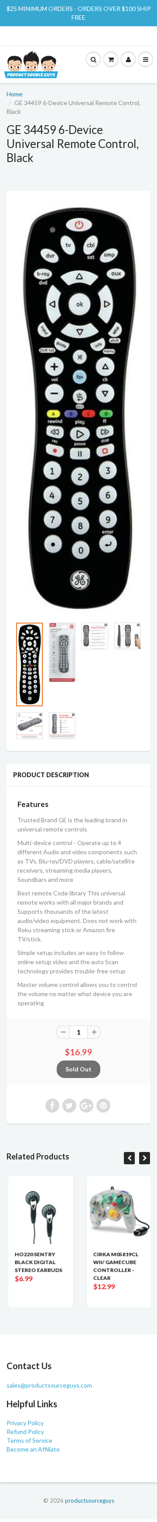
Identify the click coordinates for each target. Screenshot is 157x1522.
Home (15, 94)
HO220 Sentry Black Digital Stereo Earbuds (37, 1262)
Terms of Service (29, 1440)
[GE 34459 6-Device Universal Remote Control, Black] (78, 408)
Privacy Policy (25, 1423)
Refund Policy (25, 1431)
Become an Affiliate (33, 1449)
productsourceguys (89, 1500)
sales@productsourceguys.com (49, 1385)
